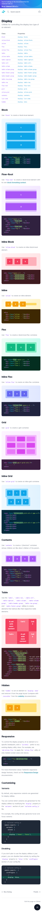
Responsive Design (31, 772)
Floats (37, 892)
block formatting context (16, 182)
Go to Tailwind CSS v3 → (10, 6)
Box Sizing (7, 892)
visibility (21, 696)
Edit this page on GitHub (32, 901)
